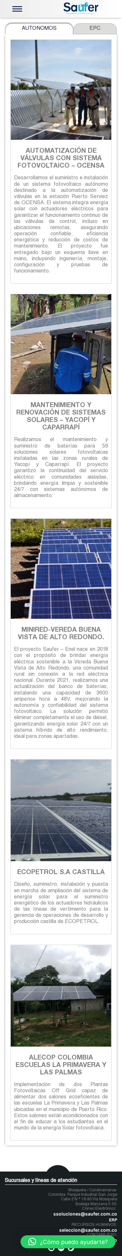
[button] (67, 1241)
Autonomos (39, 28)
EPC (94, 28)
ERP (113, 1220)
